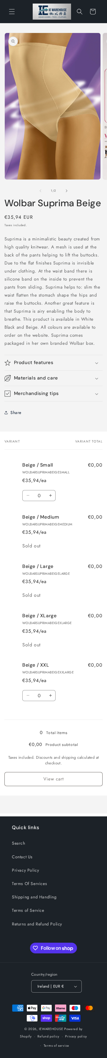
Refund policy (48, 1036)
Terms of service (56, 1045)
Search (18, 843)
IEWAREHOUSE (51, 1028)
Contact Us (22, 857)
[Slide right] (66, 190)
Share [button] (15, 412)
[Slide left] (40, 190)
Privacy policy (76, 1036)
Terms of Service (28, 910)
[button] (11, 11)
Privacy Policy (25, 870)
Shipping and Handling (34, 897)
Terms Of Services (29, 884)
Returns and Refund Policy (37, 924)
